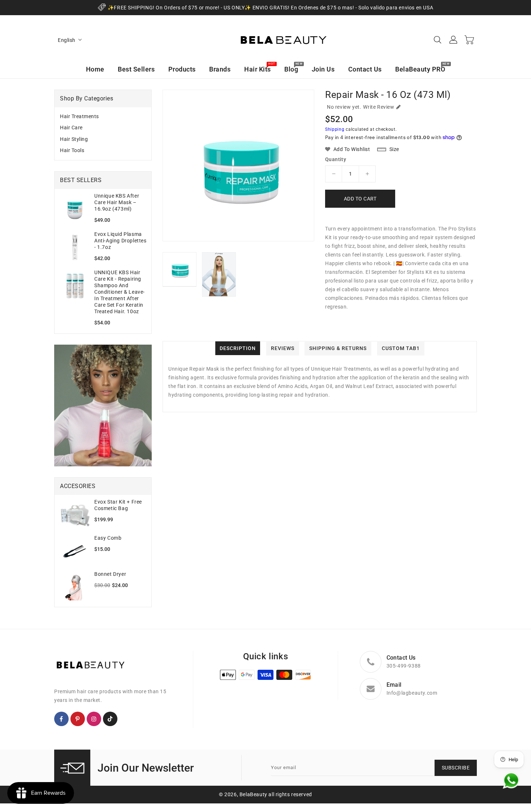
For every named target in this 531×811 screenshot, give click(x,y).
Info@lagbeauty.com (412, 693)
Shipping (335, 129)
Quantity (335, 159)
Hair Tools (72, 150)
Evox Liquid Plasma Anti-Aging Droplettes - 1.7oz (120, 240)
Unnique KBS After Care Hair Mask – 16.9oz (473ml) (116, 202)
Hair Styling (74, 139)
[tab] (103, 116)
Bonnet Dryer (110, 574)
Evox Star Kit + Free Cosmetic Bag (118, 505)
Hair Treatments (79, 116)
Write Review (378, 107)
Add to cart (360, 199)
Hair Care (71, 127)
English (66, 40)
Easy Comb (107, 538)
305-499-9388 (404, 666)
